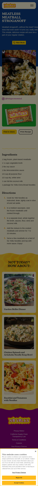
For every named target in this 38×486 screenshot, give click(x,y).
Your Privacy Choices (19, 472)
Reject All (19, 477)
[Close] (35, 451)
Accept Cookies (19, 483)
